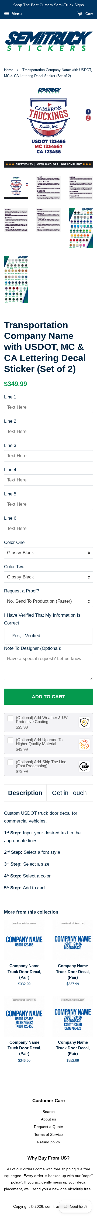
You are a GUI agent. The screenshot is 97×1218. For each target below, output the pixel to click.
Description (25, 792)
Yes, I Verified (26, 635)
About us (48, 1119)
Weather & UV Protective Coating (42, 720)
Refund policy (48, 1142)
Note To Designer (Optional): (32, 648)
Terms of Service (48, 1134)
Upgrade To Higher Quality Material (39, 742)
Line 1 (10, 397)
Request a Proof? (21, 591)
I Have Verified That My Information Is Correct (42, 619)
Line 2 (10, 421)
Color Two (14, 566)
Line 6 (10, 518)
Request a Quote (48, 1127)
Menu (16, 14)
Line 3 (10, 445)
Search (49, 1111)
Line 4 (10, 469)
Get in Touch (69, 792)
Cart (88, 14)
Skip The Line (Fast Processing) (41, 764)
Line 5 (10, 494)
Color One (14, 542)
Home (8, 70)
